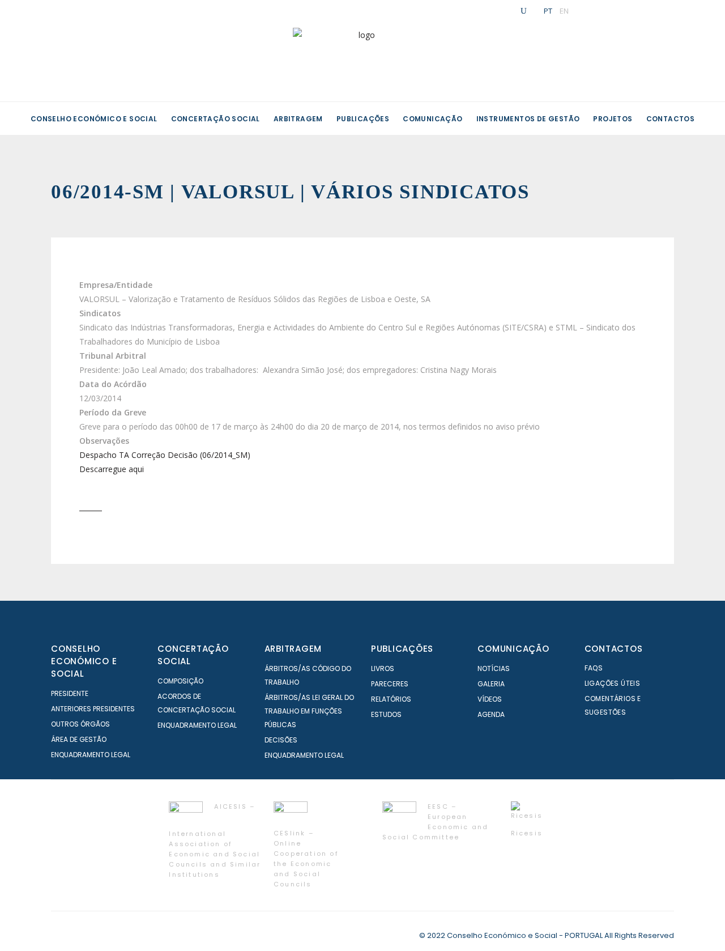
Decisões (281, 740)
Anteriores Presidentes (93, 709)
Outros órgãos (80, 724)
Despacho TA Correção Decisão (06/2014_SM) (164, 454)
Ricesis (527, 833)
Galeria (491, 684)
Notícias (493, 668)
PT (548, 11)
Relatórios (391, 699)
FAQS (594, 668)
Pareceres (389, 684)
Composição (180, 681)
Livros (382, 668)
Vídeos (489, 699)
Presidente (69, 693)
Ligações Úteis (613, 683)
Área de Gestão (78, 739)
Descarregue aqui (111, 469)
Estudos (386, 714)
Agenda (491, 714)
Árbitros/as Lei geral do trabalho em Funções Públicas (309, 711)
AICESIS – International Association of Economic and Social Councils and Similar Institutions (215, 840)
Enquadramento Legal (90, 754)
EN (564, 11)
